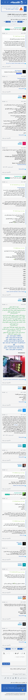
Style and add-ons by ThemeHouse (12, 695)
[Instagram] (22, 696)
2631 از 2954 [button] (14, 21)
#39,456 (3, 304)
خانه (4, 688)
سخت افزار (9, 16)
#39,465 (3, 628)
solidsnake (23, 16)
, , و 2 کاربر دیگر (15, 63)
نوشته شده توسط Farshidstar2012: (18, 572)
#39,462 (3, 548)
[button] (25, 2)
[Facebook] (24, 696)
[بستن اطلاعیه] (3, 8)
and (18, 485)
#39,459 (3, 450)
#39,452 (3, 76)
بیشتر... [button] (14, 222)
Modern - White (20, 686)
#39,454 (3, 148)
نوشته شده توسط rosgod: (20, 36)
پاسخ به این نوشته (5, 66)
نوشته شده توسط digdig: (20, 248)
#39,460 (3, 470)
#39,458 (3, 415)
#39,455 (3, 182)
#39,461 (3, 498)
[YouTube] (18, 696)
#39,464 (3, 602)
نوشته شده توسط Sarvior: (20, 211)
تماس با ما (23, 688)
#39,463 (3, 569)
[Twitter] (20, 696)
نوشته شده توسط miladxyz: (19, 473)
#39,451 (3, 33)
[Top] (24, 690)
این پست (16, 425)
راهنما (7, 688)
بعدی (8, 21)
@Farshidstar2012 (21, 78)
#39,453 (3, 101)
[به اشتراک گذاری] (7, 33)
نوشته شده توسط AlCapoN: (19, 501)
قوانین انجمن (17, 688)
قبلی (19, 21)
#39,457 (3, 392)
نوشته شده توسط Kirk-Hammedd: (18, 185)
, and (15, 291)
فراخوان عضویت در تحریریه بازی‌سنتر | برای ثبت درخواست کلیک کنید (11, 8)
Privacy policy (11, 688)
